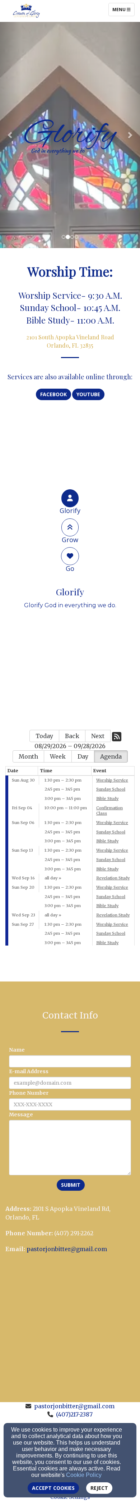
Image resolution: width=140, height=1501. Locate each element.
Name (17, 1050)
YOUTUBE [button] (88, 394)
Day (83, 756)
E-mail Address (28, 1071)
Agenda (111, 756)
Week (58, 756)
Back (72, 736)
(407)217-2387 (74, 1414)
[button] (10, 135)
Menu (123, 9)
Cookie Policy (84, 1475)
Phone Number (28, 1093)
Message (21, 1114)
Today (44, 736)
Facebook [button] (53, 394)
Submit (70, 1184)
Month (28, 756)
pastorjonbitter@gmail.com (67, 1249)
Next (97, 736)
